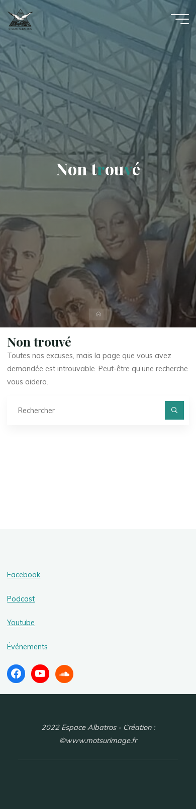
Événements (27, 646)
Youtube (21, 622)
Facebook (23, 574)
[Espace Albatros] (20, 18)
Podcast (21, 598)
